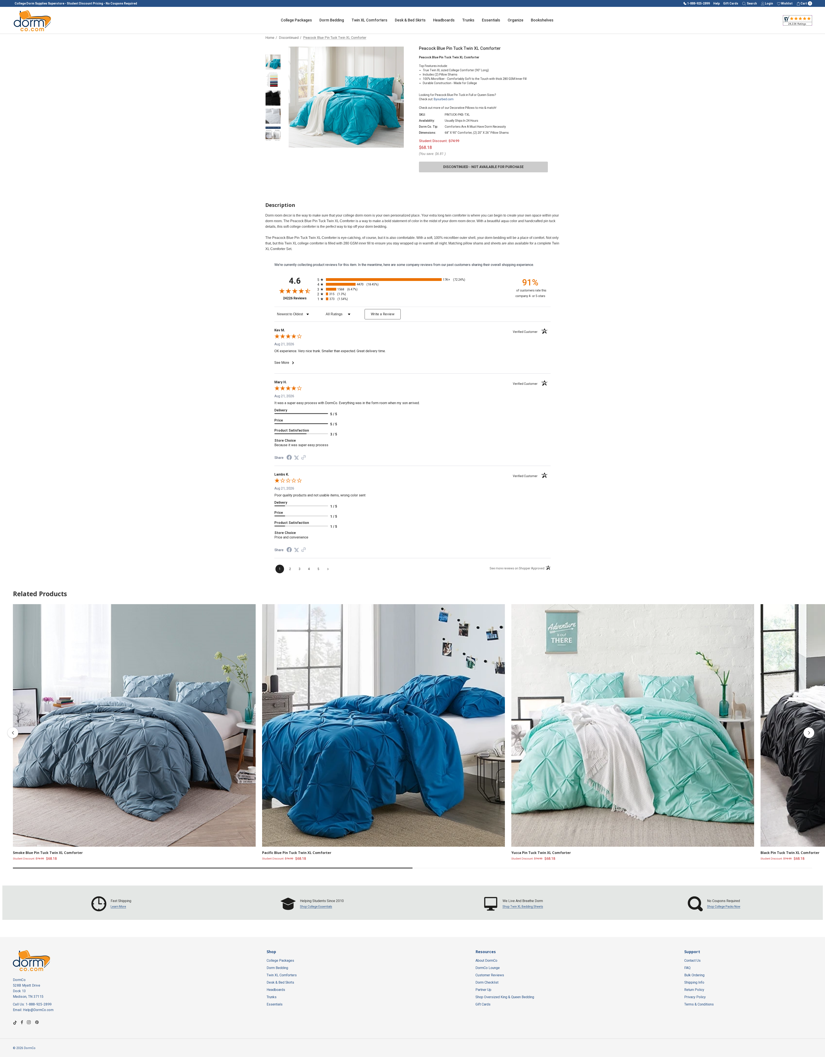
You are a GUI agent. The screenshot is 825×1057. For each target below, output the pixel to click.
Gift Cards (730, 3)
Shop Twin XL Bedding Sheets (523, 906)
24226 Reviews (299, 298)
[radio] (412, 279)
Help (716, 3)
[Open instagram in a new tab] (29, 1022)
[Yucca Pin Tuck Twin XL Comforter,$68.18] (632, 725)
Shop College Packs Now (723, 906)
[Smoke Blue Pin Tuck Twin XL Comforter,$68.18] (134, 725)
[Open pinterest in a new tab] (37, 1022)
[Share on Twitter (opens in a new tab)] (296, 458)
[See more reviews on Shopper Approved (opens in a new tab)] (303, 458)
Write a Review (382, 314)
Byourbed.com (444, 99)
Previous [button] (13, 732)
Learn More (118, 906)
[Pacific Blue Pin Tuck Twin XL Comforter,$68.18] (383, 725)
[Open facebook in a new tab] (22, 1022)
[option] (111, 903)
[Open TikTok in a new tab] (15, 1022)
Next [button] (809, 732)
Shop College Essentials (316, 906)
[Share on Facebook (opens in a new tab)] (289, 458)
